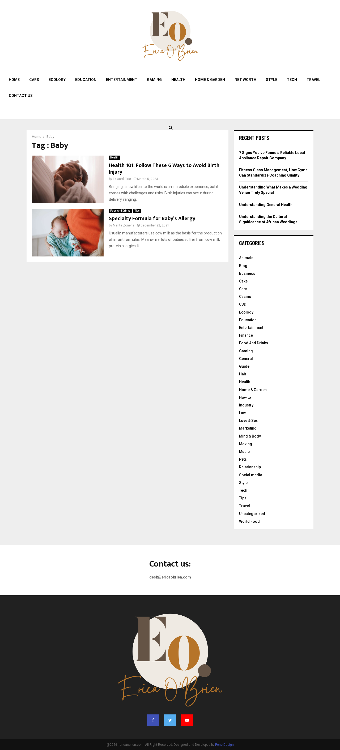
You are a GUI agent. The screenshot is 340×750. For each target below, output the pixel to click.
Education (85, 80)
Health (178, 80)
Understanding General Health (265, 205)
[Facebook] (153, 720)
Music (244, 451)
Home (14, 80)
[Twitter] (170, 720)
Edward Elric (122, 179)
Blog (243, 266)
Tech (292, 80)
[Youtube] (187, 720)
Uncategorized (252, 514)
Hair (242, 374)
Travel (313, 80)
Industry (246, 405)
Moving (245, 444)
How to (245, 397)
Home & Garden (210, 80)
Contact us (21, 95)
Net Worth (245, 80)
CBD (242, 304)
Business (247, 273)
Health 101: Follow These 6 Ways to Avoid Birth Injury (164, 169)
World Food (249, 521)
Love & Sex (248, 420)
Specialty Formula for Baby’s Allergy (152, 218)
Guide (244, 366)
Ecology (57, 80)
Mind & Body (250, 436)
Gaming (154, 80)
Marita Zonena (123, 225)
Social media (250, 475)
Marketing (248, 428)
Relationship (250, 467)
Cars (34, 80)
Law (242, 413)
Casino (245, 296)
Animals (246, 258)
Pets (243, 459)
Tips (137, 210)
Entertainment (121, 80)
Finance (246, 335)
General (246, 359)
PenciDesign (224, 745)
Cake (243, 281)
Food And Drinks (120, 210)
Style (271, 80)
